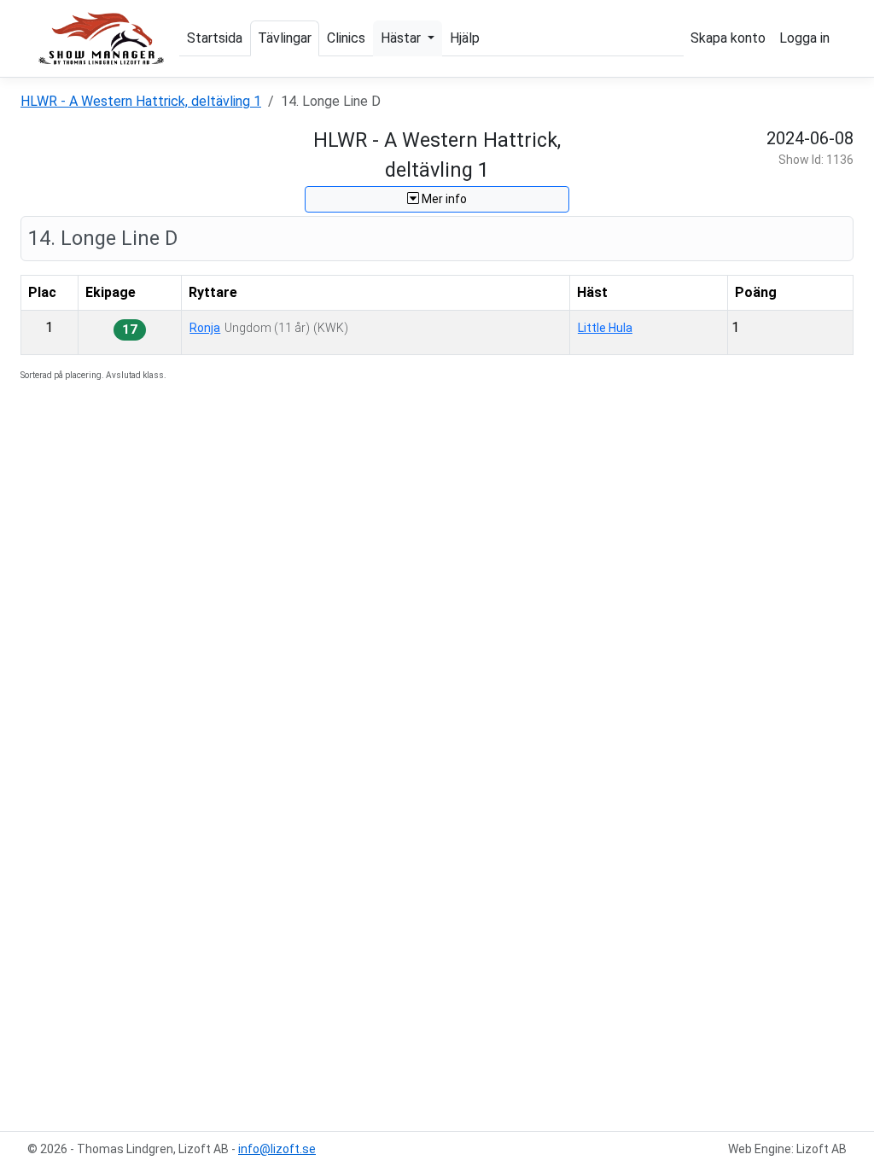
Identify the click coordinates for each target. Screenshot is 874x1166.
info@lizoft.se (277, 1149)
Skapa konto (728, 38)
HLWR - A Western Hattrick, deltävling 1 (140, 101)
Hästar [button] (402, 38)
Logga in (804, 38)
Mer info (443, 199)
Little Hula (605, 328)
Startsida (214, 38)
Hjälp (465, 38)
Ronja (204, 328)
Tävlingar (285, 38)
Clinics (346, 38)
